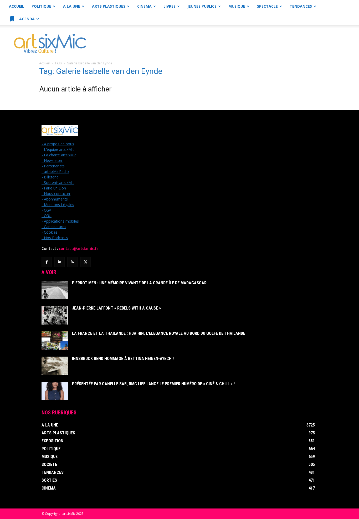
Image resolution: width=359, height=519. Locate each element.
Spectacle (267, 6)
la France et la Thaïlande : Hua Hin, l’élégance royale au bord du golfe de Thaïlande (158, 333)
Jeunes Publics (202, 6)
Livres (169, 6)
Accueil (16, 6)
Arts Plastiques (108, 6)
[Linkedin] (59, 262)
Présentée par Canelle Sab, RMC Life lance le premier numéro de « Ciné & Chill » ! (153, 383)
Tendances (301, 6)
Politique (41, 6)
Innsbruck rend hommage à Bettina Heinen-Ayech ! (123, 358)
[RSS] (72, 262)
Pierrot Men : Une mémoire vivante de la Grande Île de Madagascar (139, 282)
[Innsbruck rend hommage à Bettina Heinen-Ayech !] (55, 366)
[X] (85, 262)
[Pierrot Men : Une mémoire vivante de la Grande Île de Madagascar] (55, 290)
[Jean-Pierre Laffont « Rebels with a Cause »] (55, 315)
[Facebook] (47, 262)
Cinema (144, 6)
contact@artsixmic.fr (78, 248)
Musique (236, 6)
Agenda (26, 18)
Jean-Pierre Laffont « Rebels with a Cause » (116, 308)
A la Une (71, 6)
